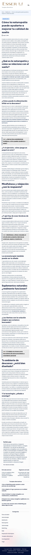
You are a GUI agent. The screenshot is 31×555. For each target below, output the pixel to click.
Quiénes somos (12, 551)
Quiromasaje (5, 525)
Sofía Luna (7, 442)
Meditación (6, 18)
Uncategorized (5, 539)
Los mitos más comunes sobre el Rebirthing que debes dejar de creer (14, 504)
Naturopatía (5, 522)
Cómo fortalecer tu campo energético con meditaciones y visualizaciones (13, 494)
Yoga (3, 541)
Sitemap (24, 549)
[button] (8, 464)
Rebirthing (4, 528)
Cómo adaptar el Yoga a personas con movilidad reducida (14, 490)
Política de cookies (12, 552)
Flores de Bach (5, 514)
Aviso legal (21, 552)
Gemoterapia (5, 517)
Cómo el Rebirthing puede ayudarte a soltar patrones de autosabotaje (13, 485)
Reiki (3, 531)
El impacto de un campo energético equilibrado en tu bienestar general (15, 499)
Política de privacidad (22, 551)
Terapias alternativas (7, 536)
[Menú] (28, 5)
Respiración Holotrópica (8, 533)
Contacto (4, 551)
